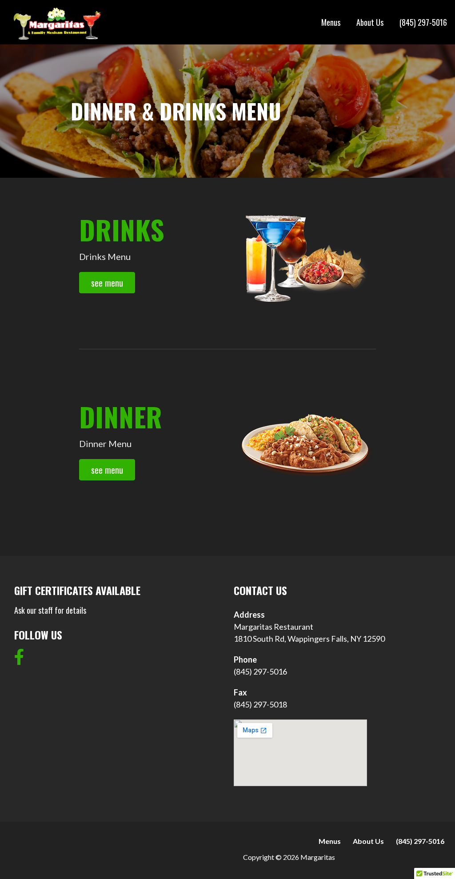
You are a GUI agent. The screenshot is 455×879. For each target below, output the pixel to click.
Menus (330, 22)
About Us (369, 22)
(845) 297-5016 (423, 22)
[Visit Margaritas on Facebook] (19, 660)
